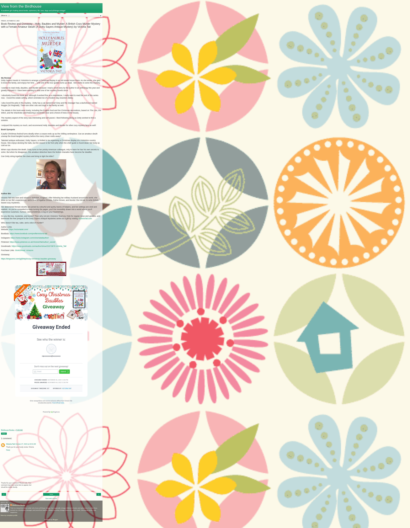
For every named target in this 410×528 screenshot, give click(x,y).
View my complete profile (9, 515)
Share (4, 433)
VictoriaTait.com (85, 218)
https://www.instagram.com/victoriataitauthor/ (30, 238)
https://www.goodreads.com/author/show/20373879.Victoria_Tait (39, 246)
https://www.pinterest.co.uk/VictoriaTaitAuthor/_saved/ (32, 242)
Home (51, 494)
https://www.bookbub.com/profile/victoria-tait (28, 234)
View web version (51, 498)
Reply (8, 450)
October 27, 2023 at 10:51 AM (25, 444)
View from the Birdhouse (21, 6)
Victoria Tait (10, 444)
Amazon (29, 250)
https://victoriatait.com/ (18, 229)
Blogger (55, 519)
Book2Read (20, 250)
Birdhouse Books (18, 505)
